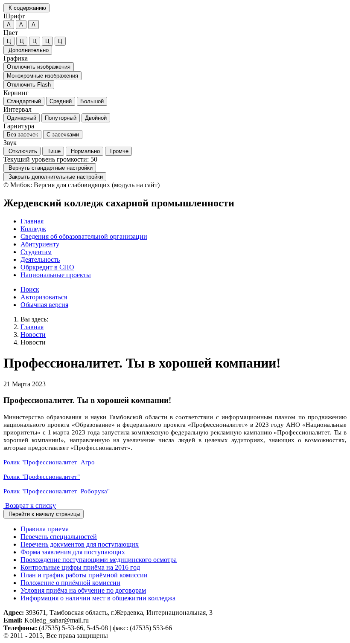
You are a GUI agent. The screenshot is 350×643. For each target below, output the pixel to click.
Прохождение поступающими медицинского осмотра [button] (98, 559)
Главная (32, 326)
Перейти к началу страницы (43, 514)
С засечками (63, 134)
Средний (61, 101)
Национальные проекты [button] (55, 274)
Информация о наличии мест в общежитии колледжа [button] (97, 598)
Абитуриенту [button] (39, 244)
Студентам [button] (36, 251)
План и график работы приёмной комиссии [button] (84, 575)
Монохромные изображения (42, 75)
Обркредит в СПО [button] (47, 267)
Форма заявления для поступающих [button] (72, 552)
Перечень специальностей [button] (58, 536)
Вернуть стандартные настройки (50, 168)
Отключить (22, 151)
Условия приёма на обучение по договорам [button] (83, 590)
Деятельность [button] (40, 259)
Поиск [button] (29, 289)
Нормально (84, 151)
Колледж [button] (33, 228)
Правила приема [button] (44, 529)
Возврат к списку (29, 505)
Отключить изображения (38, 67)
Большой (92, 101)
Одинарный (21, 118)
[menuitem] (183, 221)
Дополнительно (28, 50)
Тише (53, 151)
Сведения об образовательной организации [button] (83, 236)
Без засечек (22, 134)
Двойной (96, 118)
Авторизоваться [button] (43, 297)
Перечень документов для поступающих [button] (79, 544)
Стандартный (24, 101)
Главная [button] (32, 221)
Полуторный (60, 118)
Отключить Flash (29, 84)
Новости (33, 334)
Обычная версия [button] (44, 304)
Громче (118, 151)
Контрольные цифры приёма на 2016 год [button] (80, 567)
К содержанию (26, 8)
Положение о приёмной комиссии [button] (70, 582)
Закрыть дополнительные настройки (55, 177)
